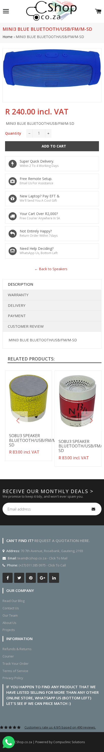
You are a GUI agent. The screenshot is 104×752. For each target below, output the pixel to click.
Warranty (18, 294)
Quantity (13, 133)
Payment (17, 315)
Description (20, 284)
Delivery (16, 305)
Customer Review (26, 326)
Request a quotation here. (62, 540)
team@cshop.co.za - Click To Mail (42, 558)
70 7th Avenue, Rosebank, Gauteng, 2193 (51, 551)
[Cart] (98, 11)
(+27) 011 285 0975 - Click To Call (42, 565)
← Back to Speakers (50, 268)
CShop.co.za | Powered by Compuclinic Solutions (49, 742)
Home (8, 36)
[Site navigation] (6, 11)
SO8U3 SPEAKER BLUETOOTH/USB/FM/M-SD (33, 440)
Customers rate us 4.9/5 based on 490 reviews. (60, 727)
